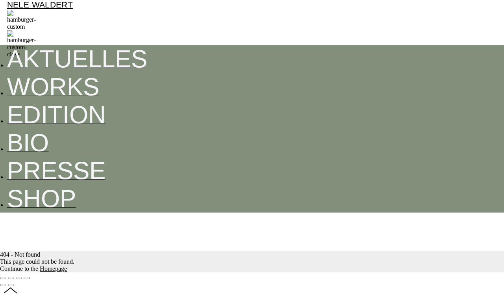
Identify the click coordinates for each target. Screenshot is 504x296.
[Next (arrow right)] (11, 285)
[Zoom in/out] (27, 278)
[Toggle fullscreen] (19, 278)
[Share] (11, 278)
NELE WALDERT (40, 4)
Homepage (53, 268)
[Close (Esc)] (3, 278)
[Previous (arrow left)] (3, 285)
